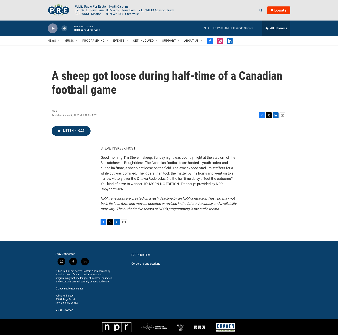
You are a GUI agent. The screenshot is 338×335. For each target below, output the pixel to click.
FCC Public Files (140, 254)
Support (169, 40)
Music (69, 40)
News (52, 40)
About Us (191, 40)
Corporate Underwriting (145, 263)
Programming (93, 40)
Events (119, 40)
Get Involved (143, 40)
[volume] (64, 28)
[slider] (70, 28)
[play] (52, 28)
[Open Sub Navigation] (59, 40)
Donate (280, 10)
